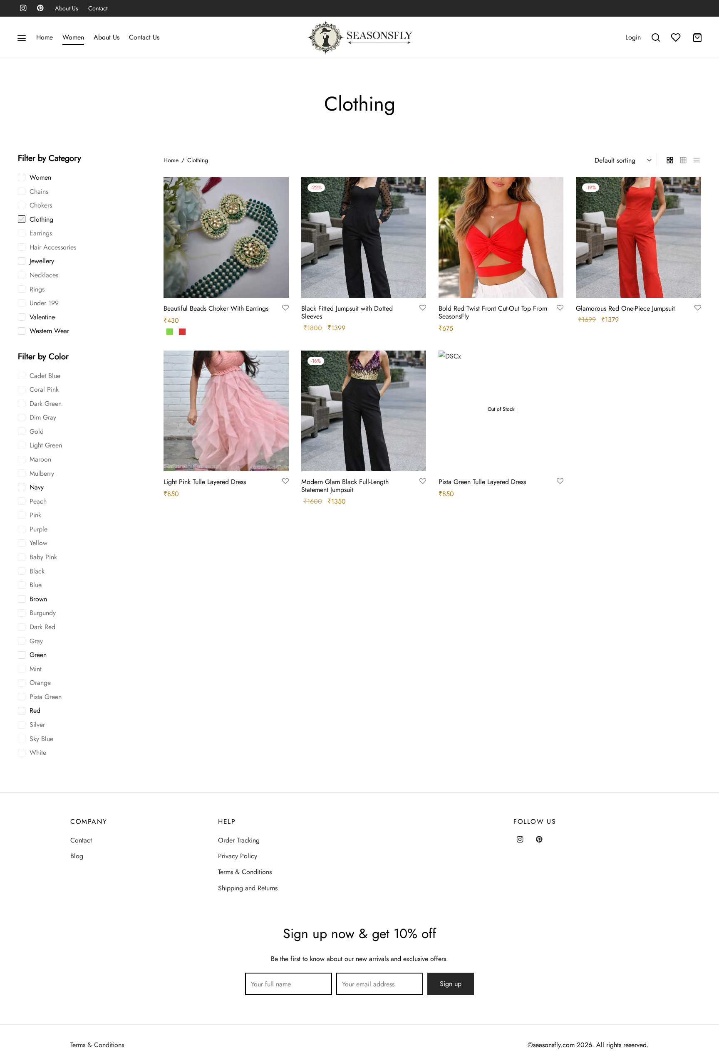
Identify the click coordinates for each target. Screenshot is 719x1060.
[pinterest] (40, 8)
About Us (66, 8)
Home (44, 37)
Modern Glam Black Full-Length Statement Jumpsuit (345, 485)
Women (73, 37)
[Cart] (697, 37)
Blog (76, 856)
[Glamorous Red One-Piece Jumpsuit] (638, 237)
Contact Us (144, 37)
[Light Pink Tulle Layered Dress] (226, 411)
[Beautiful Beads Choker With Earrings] (226, 237)
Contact (97, 8)
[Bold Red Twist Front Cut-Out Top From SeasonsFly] (501, 237)
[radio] (169, 331)
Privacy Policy (237, 856)
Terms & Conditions (245, 872)
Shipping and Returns (248, 888)
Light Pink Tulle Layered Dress (205, 482)
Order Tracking (239, 840)
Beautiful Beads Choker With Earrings (216, 308)
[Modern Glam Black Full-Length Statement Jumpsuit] (363, 411)
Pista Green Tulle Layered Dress (482, 482)
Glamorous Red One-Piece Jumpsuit (625, 308)
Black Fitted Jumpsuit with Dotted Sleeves (347, 312)
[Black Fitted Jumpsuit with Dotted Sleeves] (363, 237)
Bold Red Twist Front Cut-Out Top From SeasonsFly (493, 312)
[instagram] (23, 8)
